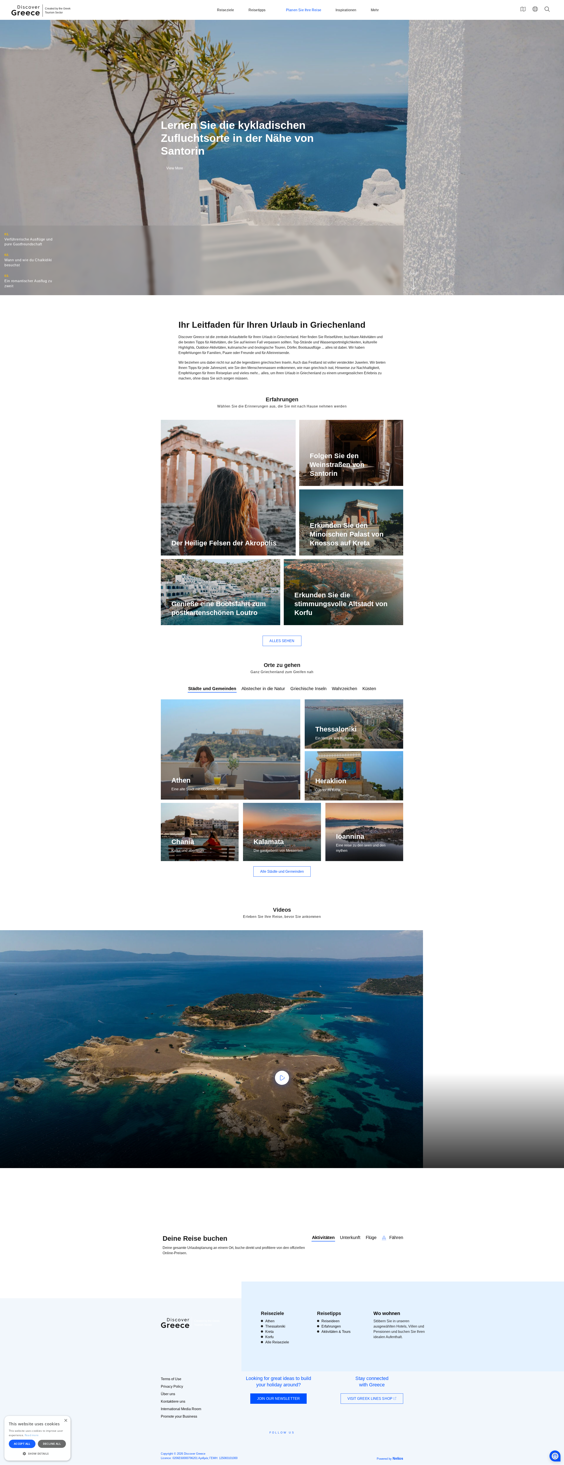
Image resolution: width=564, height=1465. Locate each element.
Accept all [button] (22, 1444)
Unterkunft (350, 1237)
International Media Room (181, 1409)
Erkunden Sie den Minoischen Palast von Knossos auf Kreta (347, 534)
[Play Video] (282, 1078)
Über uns (168, 1394)
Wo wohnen (386, 1313)
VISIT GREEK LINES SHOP (370, 1398)
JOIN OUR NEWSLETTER (278, 1398)
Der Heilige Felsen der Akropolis (223, 543)
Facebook (262, 1442)
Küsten (369, 688)
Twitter (278, 1440)
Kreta (269, 1332)
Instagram (270, 1442)
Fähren (395, 1237)
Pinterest (295, 1442)
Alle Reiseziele (277, 1342)
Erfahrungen (331, 1326)
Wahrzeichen (344, 688)
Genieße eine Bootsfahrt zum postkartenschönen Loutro (218, 608)
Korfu (269, 1337)
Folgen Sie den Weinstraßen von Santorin (337, 465)
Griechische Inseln (308, 688)
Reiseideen (330, 1321)
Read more (32, 1435)
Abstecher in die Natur (263, 688)
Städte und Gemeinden (212, 688)
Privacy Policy (172, 1386)
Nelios (398, 1458)
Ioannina (350, 836)
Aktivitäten (323, 1237)
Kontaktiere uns (173, 1401)
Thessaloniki (336, 729)
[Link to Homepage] (26, 18)
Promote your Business (179, 1416)
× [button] (65, 1420)
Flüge (371, 1237)
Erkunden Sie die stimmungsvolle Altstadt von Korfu (341, 604)
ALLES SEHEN (281, 641)
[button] (37, 1453)
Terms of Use (171, 1379)
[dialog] (37, 1438)
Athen (181, 780)
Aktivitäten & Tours (336, 1332)
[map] (523, 9)
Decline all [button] (52, 1444)
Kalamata (269, 842)
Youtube (287, 1442)
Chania (182, 842)
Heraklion (330, 781)
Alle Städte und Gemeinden (282, 871)
